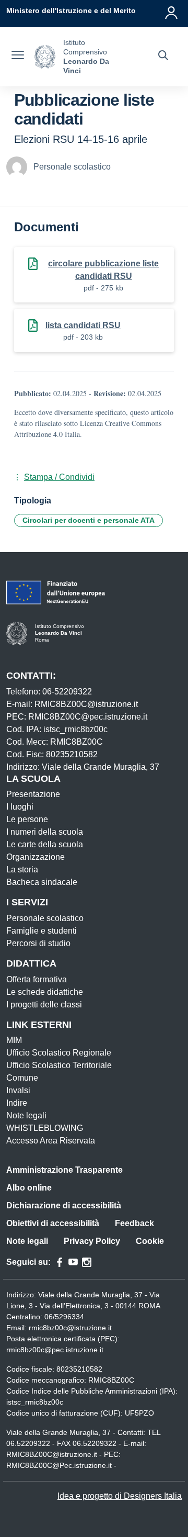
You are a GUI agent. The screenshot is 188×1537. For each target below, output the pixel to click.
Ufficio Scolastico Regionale (58, 1052)
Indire (16, 1102)
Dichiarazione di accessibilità (63, 1205)
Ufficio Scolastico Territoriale (59, 1065)
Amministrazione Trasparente (64, 1169)
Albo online (29, 1187)
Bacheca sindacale (41, 882)
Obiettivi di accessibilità (52, 1223)
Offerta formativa (36, 979)
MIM (14, 1040)
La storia (22, 869)
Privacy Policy (92, 1241)
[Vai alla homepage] (44, 57)
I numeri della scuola (44, 831)
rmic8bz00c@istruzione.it (70, 1327)
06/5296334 (64, 1316)
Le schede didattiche (44, 992)
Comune (22, 1077)
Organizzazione (35, 856)
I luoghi (19, 806)
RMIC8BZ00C (111, 1380)
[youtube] (73, 1262)
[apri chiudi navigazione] (17, 56)
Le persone (27, 819)
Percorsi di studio (38, 943)
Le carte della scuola (44, 844)
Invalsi (18, 1090)
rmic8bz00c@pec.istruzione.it (54, 1349)
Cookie (150, 1241)
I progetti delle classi (44, 1004)
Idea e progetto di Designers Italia (119, 1495)
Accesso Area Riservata (50, 1140)
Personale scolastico (45, 918)
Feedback (134, 1223)
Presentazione (33, 794)
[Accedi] (172, 10)
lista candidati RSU (83, 325)
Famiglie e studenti (41, 930)
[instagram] (86, 1262)
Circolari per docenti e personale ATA (88, 520)
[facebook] (59, 1262)
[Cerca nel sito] (163, 56)
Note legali (26, 1115)
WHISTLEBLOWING (44, 1128)
